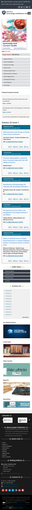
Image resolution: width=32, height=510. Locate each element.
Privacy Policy (26, 507)
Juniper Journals (18, 1)
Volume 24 (8, 301)
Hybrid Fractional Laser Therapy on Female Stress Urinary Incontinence (16, 133)
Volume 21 (8, 309)
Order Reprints (8, 82)
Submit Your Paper (9, 65)
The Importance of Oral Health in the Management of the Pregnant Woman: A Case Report (15, 213)
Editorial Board (9, 271)
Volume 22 (8, 306)
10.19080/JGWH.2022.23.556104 (14, 222)
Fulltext (16, 146)
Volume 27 (8, 293)
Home (4, 442)
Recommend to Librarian (10, 73)
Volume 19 (8, 314)
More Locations (6, 457)
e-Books (4, 451)
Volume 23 (8, 304)
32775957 (8, 110)
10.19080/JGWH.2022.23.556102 (14, 168)
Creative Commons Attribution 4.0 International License (18, 504)
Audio (26, 146)
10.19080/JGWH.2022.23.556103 (14, 194)
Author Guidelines (8, 62)
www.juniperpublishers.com (10, 486)
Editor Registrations (9, 76)
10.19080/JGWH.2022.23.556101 (14, 141)
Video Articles (5, 453)
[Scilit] (8, 419)
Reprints (4, 455)
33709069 (8, 101)
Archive (7, 281)
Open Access (7, 68)
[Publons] (23, 419)
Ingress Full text (8, 59)
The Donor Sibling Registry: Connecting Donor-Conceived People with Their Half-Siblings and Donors (15, 160)
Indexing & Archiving (9, 79)
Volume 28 (8, 290)
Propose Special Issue (9, 70)
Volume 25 (8, 298)
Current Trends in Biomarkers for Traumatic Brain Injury (16, 115)
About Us (4, 444)
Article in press (9, 274)
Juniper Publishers (8, 1)
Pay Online (7, 85)
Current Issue (9, 278)
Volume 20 (8, 312)
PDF (11, 146)
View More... (25, 317)
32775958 (8, 117)
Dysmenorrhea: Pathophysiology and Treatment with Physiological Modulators (15, 185)
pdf (21, 146)
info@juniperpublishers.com (10, 484)
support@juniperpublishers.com (11, 473)
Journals (4, 449)
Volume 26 (8, 296)
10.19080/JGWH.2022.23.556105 (14, 256)
